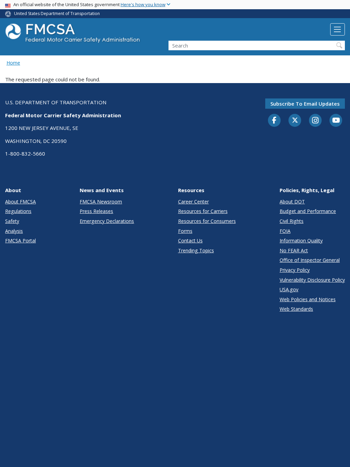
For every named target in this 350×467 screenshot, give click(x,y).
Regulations (18, 211)
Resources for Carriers (203, 211)
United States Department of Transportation (57, 13)
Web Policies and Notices (308, 299)
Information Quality (301, 240)
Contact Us (190, 240)
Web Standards (296, 309)
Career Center (193, 201)
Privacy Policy (295, 270)
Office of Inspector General (310, 260)
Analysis (14, 231)
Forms (185, 231)
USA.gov (289, 289)
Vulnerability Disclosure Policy (312, 280)
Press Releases (96, 211)
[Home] (73, 35)
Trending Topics (196, 250)
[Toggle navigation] (337, 29)
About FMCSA (20, 201)
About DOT (292, 201)
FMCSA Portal (20, 240)
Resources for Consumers (207, 221)
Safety (12, 221)
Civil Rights (292, 221)
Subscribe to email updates (305, 103)
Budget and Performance (308, 211)
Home (13, 62)
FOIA (285, 231)
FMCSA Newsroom (101, 201)
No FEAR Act (294, 250)
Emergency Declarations (107, 221)
